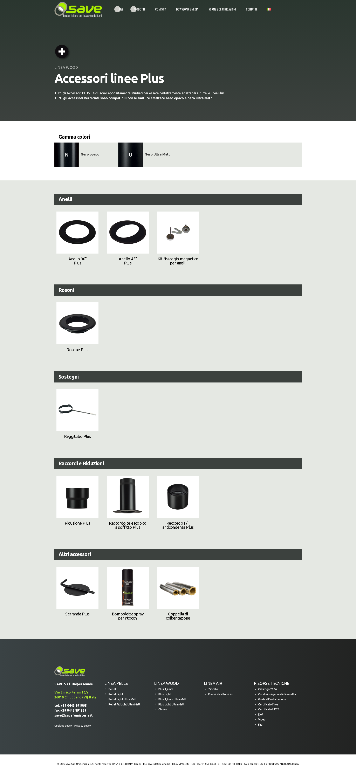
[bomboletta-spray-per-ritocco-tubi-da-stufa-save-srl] (128, 588)
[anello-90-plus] (77, 233)
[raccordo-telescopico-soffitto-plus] (128, 497)
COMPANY (160, 9)
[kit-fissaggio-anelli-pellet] (178, 233)
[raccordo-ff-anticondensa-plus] (178, 497)
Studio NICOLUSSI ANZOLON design (279, 764)
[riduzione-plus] (77, 497)
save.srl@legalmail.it (159, 764)
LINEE (120, 9)
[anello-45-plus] (128, 233)
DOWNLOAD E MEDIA (187, 9)
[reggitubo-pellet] (77, 410)
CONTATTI (251, 9)
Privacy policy (82, 725)
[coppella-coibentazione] (178, 588)
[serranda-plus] (77, 588)
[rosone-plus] (77, 323)
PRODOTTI (139, 9)
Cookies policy (63, 725)
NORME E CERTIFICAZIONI (222, 9)
